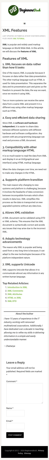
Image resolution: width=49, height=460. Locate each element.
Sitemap (27, 453)
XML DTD (12, 301)
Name (9, 408)
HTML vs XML (14, 297)
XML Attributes (15, 294)
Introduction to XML (17, 287)
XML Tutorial (18, 39)
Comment (11, 381)
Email (9, 421)
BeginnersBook (24, 10)
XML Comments (15, 291)
